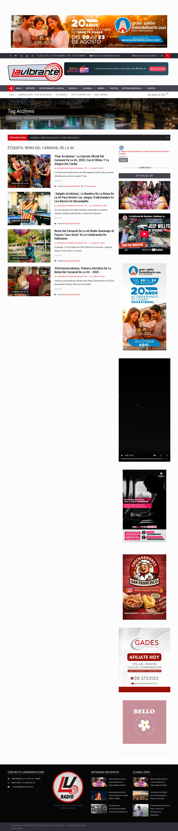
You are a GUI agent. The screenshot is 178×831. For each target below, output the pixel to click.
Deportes (30, 88)
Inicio (19, 88)
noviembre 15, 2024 (99, 206)
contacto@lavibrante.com (22, 787)
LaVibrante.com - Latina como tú (22, 118)
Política (114, 88)
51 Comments (90, 186)
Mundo (101, 88)
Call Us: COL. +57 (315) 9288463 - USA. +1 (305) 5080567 (62, 56)
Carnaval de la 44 (19, 183)
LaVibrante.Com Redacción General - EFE (71, 168)
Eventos (72, 88)
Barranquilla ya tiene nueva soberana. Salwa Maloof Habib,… (118, 795)
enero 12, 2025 (97, 168)
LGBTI (12, 95)
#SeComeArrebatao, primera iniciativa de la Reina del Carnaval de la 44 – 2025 (82, 270)
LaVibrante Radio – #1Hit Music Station (35, 95)
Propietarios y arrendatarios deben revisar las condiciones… (118, 809)
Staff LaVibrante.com (80, 95)
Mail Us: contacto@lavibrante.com (106, 56)
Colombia (87, 88)
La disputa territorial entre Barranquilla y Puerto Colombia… (158, 795)
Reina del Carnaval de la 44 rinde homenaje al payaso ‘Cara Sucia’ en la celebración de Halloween (84, 234)
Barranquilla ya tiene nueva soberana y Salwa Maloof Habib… (117, 782)
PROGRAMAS (61, 95)
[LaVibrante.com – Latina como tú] (36, 71)
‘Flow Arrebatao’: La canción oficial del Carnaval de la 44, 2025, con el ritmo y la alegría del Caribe (81, 160)
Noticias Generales (131, 88)
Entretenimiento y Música (51, 88)
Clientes (151, 88)
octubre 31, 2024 (98, 243)
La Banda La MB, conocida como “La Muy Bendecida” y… (55, 137)
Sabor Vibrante (101, 95)
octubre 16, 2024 (98, 276)
